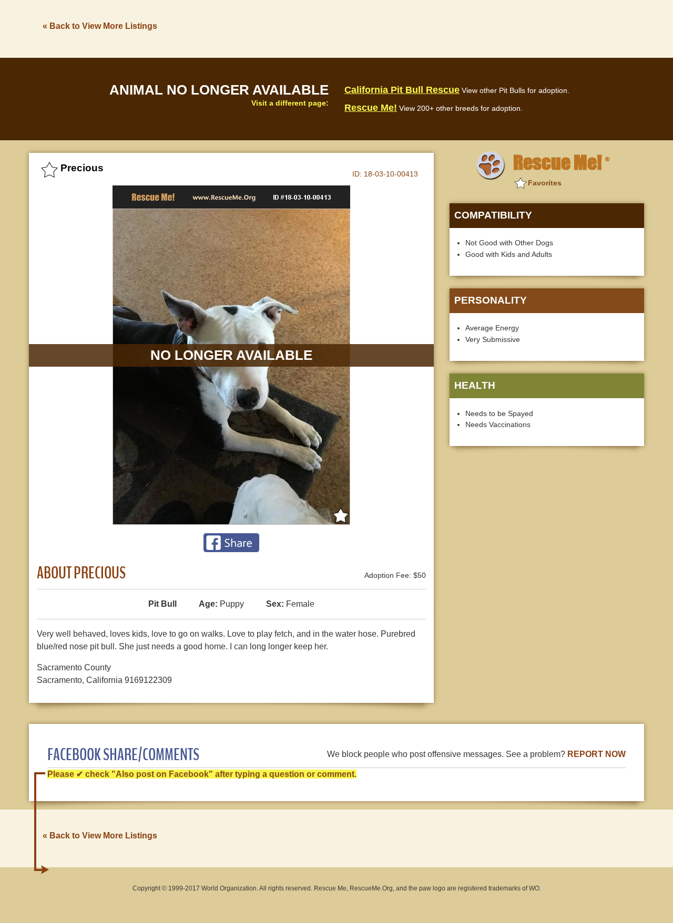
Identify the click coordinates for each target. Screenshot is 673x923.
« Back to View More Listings (100, 26)
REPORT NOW (596, 754)
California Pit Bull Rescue (402, 90)
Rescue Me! (370, 107)
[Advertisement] (452, 27)
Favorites (545, 183)
